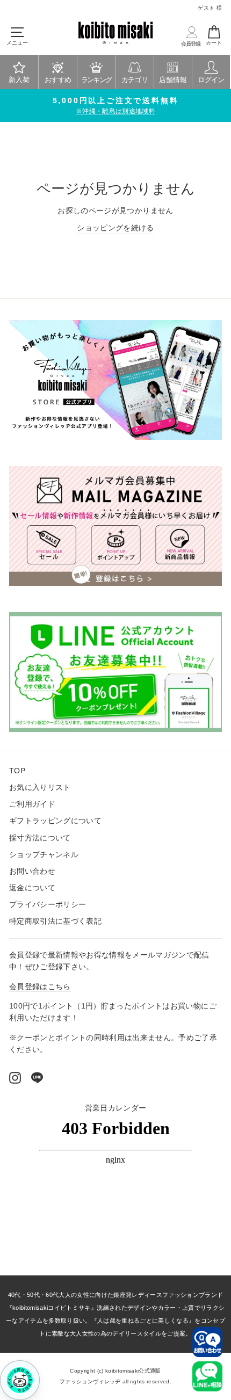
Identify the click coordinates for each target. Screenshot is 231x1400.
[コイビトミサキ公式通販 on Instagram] (15, 1077)
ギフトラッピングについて (55, 821)
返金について (32, 888)
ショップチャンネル (43, 855)
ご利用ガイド (32, 804)
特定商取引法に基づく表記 (55, 921)
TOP (17, 771)
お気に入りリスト (40, 788)
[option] (115, 106)
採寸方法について (40, 838)
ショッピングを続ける (115, 228)
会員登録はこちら (40, 987)
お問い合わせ (32, 871)
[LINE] (37, 1077)
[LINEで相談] (207, 1376)
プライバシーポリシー (47, 905)
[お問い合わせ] (207, 1342)
